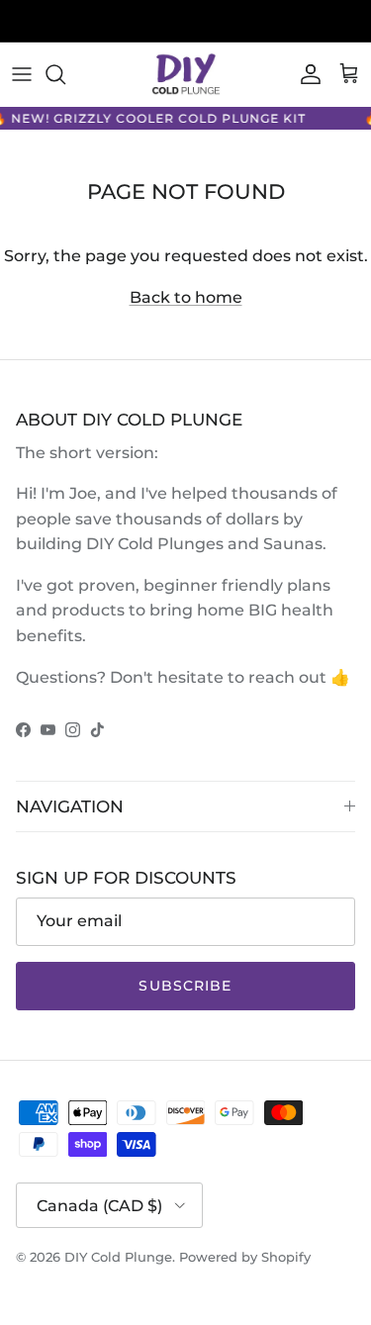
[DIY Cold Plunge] (186, 74)
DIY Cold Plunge (118, 1257)
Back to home (186, 297)
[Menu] (22, 74)
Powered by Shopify (245, 1257)
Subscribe (185, 985)
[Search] (65, 74)
